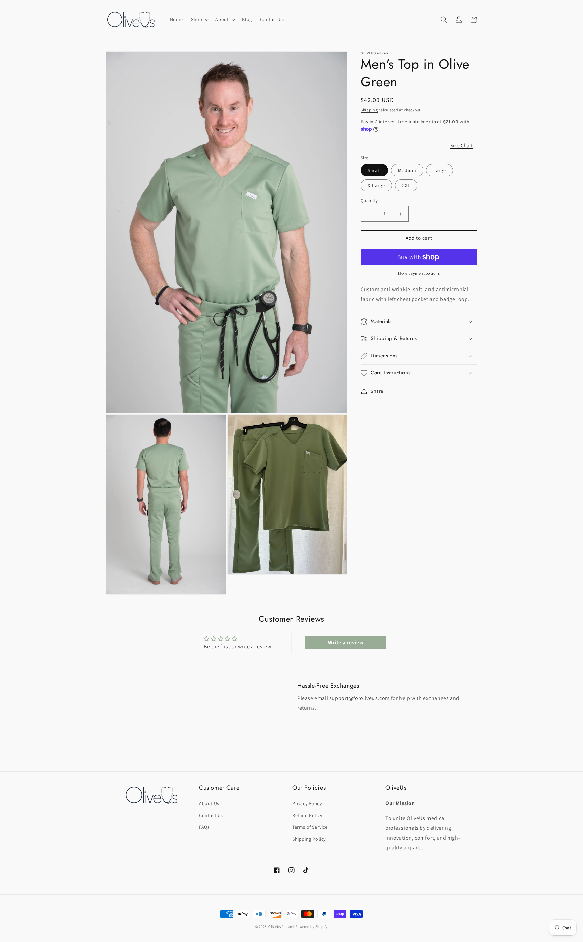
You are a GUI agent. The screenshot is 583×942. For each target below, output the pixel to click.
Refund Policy (307, 815)
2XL (406, 186)
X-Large (376, 186)
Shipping (369, 109)
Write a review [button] (345, 642)
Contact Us (211, 815)
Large (439, 171)
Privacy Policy (307, 803)
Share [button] (377, 391)
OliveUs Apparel (281, 926)
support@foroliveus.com (359, 698)
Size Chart (461, 145)
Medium (407, 171)
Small (374, 171)
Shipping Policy (309, 839)
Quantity (369, 201)
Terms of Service (310, 827)
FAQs (204, 827)
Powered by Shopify (312, 926)
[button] (199, 19)
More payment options (419, 273)
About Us (209, 803)
